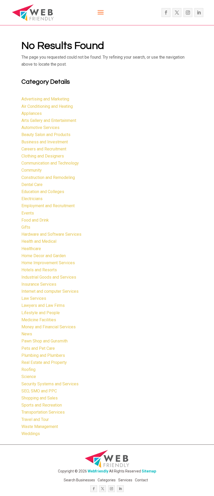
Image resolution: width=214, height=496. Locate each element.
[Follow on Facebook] (166, 12)
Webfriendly (98, 471)
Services (125, 480)
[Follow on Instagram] (187, 12)
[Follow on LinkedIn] (198, 12)
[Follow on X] (177, 12)
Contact (141, 480)
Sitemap (149, 471)
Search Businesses (79, 480)
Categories (107, 480)
